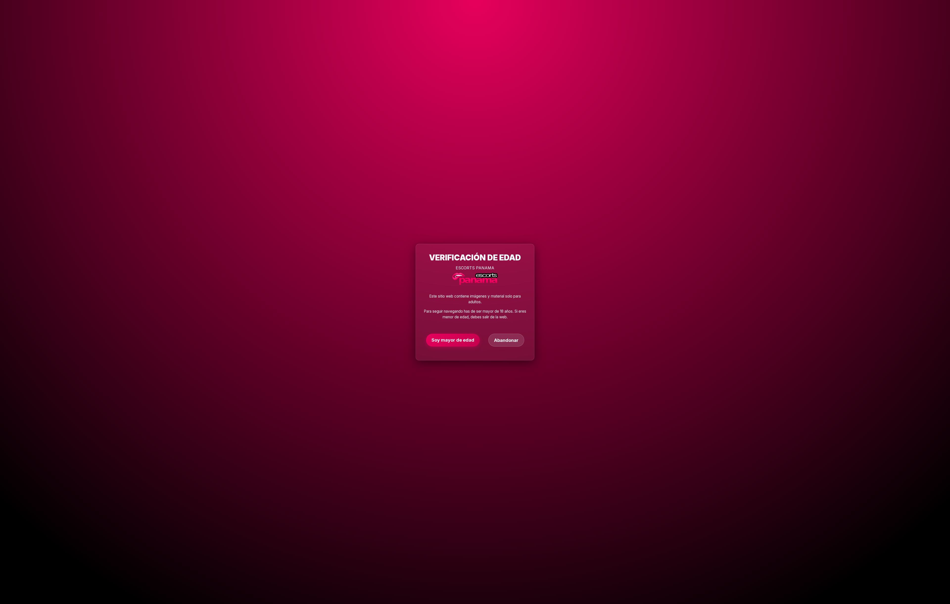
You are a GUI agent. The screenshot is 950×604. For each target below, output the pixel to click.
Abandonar (506, 340)
